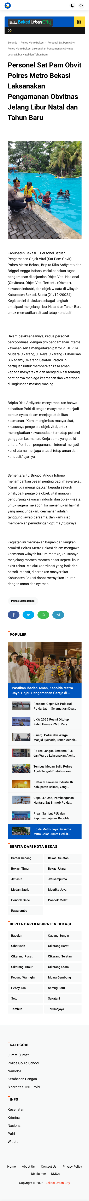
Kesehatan (16, 1109)
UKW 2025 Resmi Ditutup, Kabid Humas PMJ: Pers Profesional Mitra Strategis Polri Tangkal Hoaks (52, 722)
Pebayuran (18, 988)
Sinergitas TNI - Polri (24, 1087)
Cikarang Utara (58, 967)
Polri (11, 1134)
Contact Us (49, 1166)
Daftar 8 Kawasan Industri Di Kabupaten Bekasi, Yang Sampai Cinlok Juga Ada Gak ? (55, 784)
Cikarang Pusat (21, 956)
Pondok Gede (20, 900)
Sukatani (54, 998)
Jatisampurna (57, 879)
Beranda (12, 42)
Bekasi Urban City (58, 1183)
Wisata (13, 1142)
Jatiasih (16, 879)
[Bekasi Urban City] (30, 23)
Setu (14, 998)
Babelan (16, 935)
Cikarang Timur (21, 967)
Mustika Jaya (57, 889)
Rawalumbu (19, 911)
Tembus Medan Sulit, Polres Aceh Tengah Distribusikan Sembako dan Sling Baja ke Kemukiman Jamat (53, 769)
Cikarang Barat (58, 946)
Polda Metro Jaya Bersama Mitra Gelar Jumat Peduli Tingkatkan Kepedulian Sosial (54, 831)
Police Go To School (23, 1063)
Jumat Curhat (18, 1055)
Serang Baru (56, 988)
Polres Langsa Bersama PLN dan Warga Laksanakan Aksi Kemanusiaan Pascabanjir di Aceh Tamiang (53, 753)
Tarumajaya (56, 1009)
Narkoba (14, 1071)
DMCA (55, 1174)
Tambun (16, 1009)
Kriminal (14, 1117)
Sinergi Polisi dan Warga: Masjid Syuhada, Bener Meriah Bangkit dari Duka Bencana (54, 737)
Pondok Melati (58, 900)
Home (11, 1166)
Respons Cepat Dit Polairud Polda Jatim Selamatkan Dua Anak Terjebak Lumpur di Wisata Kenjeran (54, 706)
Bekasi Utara (57, 868)
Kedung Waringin (23, 977)
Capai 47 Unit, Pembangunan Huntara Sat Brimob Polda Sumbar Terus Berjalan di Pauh (55, 800)
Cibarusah (18, 946)
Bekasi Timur (20, 868)
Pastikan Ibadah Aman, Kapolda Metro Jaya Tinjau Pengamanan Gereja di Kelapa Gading (42, 691)
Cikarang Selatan (60, 956)
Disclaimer (38, 1174)
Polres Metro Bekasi (32, 42)
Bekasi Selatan (58, 858)
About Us (28, 1166)
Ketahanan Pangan (22, 1079)
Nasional (14, 1125)
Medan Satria (20, 889)
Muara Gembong (59, 977)
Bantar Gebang (21, 858)
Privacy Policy (72, 1166)
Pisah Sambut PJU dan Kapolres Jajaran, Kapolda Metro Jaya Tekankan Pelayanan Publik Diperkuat (52, 816)
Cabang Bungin (58, 935)
